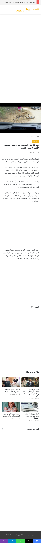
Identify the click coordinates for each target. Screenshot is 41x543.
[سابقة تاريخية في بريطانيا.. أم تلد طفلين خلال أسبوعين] (11, 407)
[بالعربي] (23, 9)
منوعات (28, 136)
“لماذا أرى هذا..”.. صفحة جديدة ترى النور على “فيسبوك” (31, 416)
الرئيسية (34, 136)
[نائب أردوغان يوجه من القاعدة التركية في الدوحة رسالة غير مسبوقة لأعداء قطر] (30, 382)
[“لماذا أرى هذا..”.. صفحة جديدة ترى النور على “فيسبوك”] (30, 407)
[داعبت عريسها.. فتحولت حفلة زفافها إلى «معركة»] (11, 382)
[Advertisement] (20, 36)
